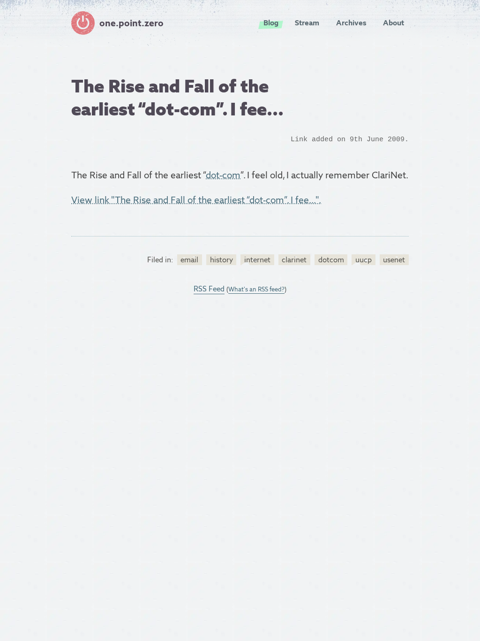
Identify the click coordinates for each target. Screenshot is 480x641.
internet (257, 260)
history (221, 260)
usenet (394, 260)
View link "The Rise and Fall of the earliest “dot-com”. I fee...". (196, 200)
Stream (307, 23)
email (189, 260)
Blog (270, 23)
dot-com (223, 175)
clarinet (294, 260)
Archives (351, 23)
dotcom (331, 260)
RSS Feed (209, 289)
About (393, 23)
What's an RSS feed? (256, 289)
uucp (363, 260)
